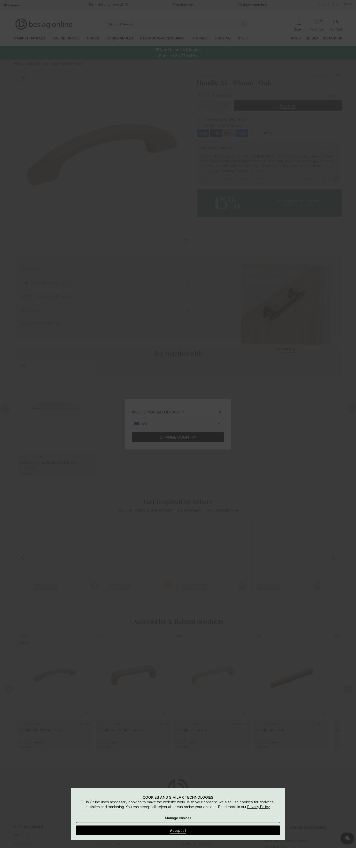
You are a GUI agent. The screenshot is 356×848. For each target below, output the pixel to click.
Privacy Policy (258, 807)
